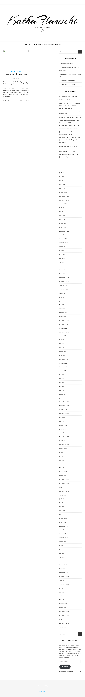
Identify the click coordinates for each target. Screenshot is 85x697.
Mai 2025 (62, 211)
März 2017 (62, 561)
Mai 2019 (62, 460)
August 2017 (63, 541)
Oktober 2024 (63, 239)
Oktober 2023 (63, 285)
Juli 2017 (61, 545)
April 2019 (62, 464)
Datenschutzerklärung (52, 44)
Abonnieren (64, 666)
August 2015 (63, 627)
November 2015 (64, 615)
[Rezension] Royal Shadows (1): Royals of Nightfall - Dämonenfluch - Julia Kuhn (70, 134)
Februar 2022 (63, 351)
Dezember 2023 (64, 277)
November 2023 (64, 281)
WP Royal (46, 686)
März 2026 (62, 188)
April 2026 (62, 184)
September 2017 (64, 537)
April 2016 (62, 596)
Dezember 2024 (64, 231)
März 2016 (62, 600)
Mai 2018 (62, 506)
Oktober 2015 (63, 619)
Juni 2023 (61, 301)
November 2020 (64, 406)
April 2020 (62, 417)
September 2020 (64, 413)
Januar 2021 (62, 398)
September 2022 (64, 332)
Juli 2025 (61, 208)
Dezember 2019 (64, 433)
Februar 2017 (63, 565)
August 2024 (63, 246)
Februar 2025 (63, 223)
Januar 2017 (62, 569)
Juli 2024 (61, 250)
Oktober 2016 (63, 580)
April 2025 (62, 215)
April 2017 (62, 557)
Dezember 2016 (64, 572)
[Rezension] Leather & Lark (69, 128)
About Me (27, 44)
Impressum (37, 44)
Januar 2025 (62, 227)
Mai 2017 (62, 553)
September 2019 (64, 444)
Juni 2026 (61, 177)
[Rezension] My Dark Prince (67, 84)
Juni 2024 (61, 254)
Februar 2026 (63, 192)
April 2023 (62, 309)
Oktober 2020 (63, 409)
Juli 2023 (61, 297)
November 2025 (64, 196)
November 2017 (64, 530)
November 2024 (64, 235)
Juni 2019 (61, 456)
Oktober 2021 (63, 363)
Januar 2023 (62, 316)
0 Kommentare (16, 78)
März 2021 (62, 390)
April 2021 (62, 386)
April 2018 (62, 510)
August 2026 (63, 169)
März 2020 (62, 421)
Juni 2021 (61, 378)
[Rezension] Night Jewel (66, 63)
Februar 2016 (63, 604)
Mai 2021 (62, 382)
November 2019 (64, 437)
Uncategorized (16, 72)
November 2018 (64, 483)
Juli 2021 (61, 374)
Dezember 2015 (64, 611)
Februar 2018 (63, 518)
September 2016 (64, 584)
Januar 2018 (62, 522)
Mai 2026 (62, 180)
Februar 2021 (63, 394)
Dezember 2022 (64, 320)
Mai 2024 (62, 258)
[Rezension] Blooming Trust (67, 80)
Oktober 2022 (63, 328)
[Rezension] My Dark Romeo (67, 157)
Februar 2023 (63, 312)
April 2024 (62, 262)
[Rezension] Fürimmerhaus (15, 74)
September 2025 (64, 200)
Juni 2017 (61, 549)
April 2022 (62, 347)
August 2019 (63, 448)
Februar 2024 (63, 270)
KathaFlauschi (42, 20)
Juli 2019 (61, 452)
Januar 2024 (62, 274)
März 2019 (62, 468)
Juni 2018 (61, 503)
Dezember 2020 (64, 402)
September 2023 (64, 289)
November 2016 (64, 576)
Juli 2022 (61, 340)
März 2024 (62, 266)
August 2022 (63, 336)
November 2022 (64, 324)
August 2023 (63, 293)
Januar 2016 (62, 607)
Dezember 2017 (64, 526)
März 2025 (62, 219)
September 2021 (64, 367)
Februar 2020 (63, 425)
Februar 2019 (63, 472)
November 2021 (64, 359)
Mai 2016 (62, 592)
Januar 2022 (62, 355)
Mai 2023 (62, 305)
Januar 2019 (62, 475)
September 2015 (64, 623)
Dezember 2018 (64, 479)
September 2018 (64, 491)
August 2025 (63, 204)
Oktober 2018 (63, 487)
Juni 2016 (61, 588)
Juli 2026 (61, 173)
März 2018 (62, 514)
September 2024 (64, 242)
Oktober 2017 (63, 534)
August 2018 (63, 495)
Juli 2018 (61, 499)
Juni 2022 (61, 343)
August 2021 (63, 371)
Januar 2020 (62, 429)
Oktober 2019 (63, 440)
